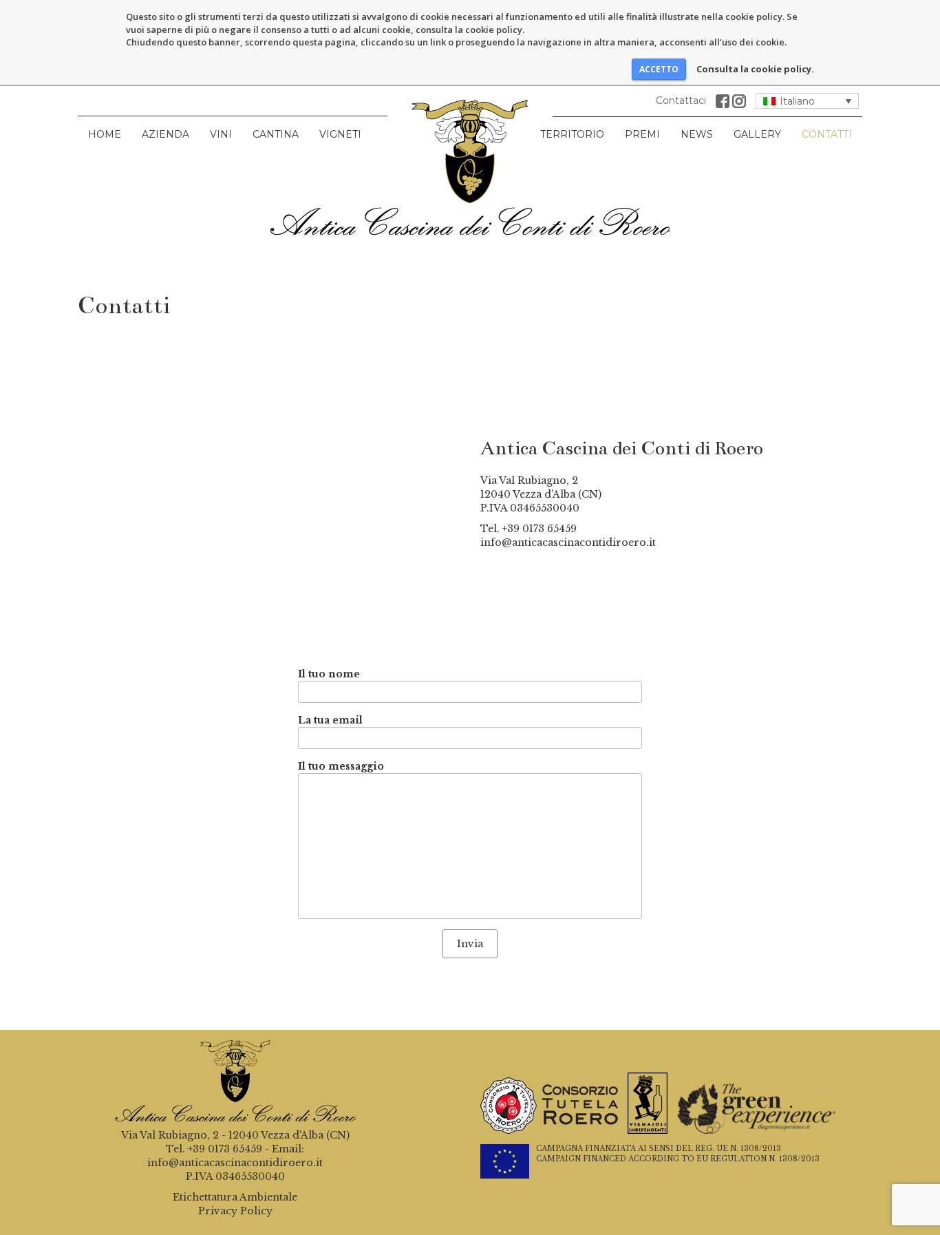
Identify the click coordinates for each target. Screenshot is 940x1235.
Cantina (276, 134)
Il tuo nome (329, 674)
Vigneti (340, 134)
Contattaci (681, 100)
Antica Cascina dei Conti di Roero (470, 167)
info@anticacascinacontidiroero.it (568, 542)
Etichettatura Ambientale (235, 1197)
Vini (221, 134)
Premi (642, 134)
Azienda (165, 134)
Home (104, 134)
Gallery (757, 134)
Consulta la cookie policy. (755, 69)
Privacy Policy (235, 1211)
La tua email (330, 720)
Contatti (827, 134)
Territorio (572, 134)
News (697, 134)
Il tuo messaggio (341, 766)
